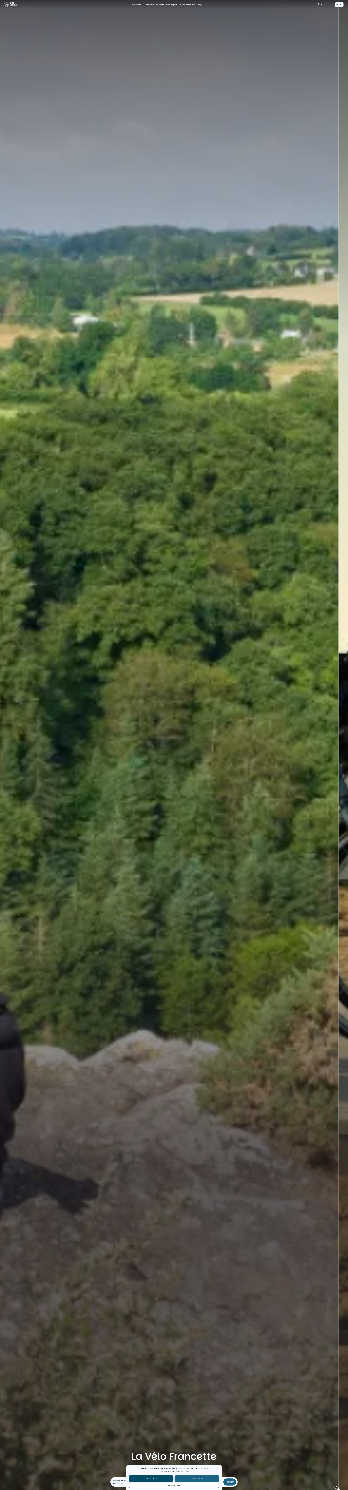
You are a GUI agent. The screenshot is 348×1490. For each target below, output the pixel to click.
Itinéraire (137, 4)
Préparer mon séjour (166, 4)
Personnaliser (174, 1485)
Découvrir (149, 4)
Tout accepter (197, 1478)
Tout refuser (151, 1478)
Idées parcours (187, 4)
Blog (199, 4)
